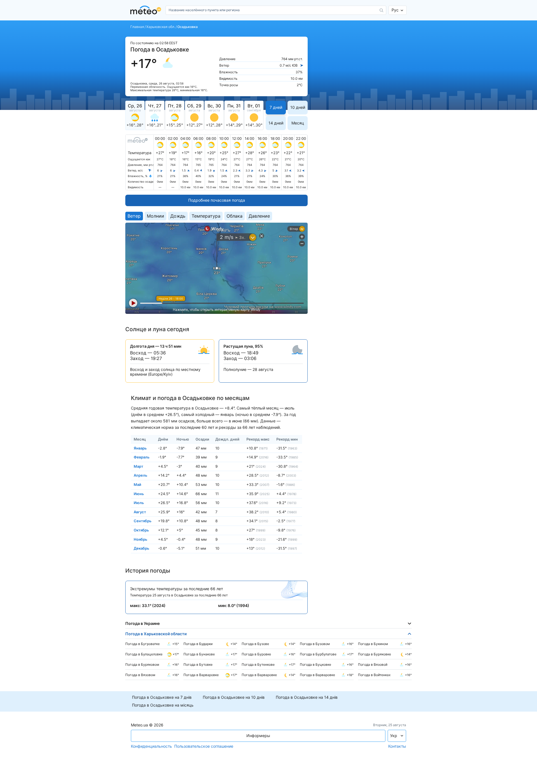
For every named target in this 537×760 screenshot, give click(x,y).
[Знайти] (381, 10)
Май (137, 484)
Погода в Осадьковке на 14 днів (307, 697)
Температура (206, 216)
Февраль (142, 457)
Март (138, 466)
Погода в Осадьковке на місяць (163, 705)
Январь (140, 448)
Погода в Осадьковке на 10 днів (234, 697)
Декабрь (141, 548)
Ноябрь (140, 539)
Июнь (139, 493)
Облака (234, 216)
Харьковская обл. (160, 27)
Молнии (155, 216)
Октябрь (141, 530)
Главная (137, 27)
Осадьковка (187, 27)
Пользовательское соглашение (203, 746)
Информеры (258, 735)
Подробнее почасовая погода (216, 200)
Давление (259, 216)
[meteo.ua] (146, 10)
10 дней (297, 107)
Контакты (397, 746)
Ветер (134, 216)
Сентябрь (143, 521)
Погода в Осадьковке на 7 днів (162, 697)
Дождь (177, 216)
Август (140, 511)
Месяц (297, 123)
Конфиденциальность (151, 746)
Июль (139, 502)
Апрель (140, 475)
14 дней (275, 123)
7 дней (276, 107)
